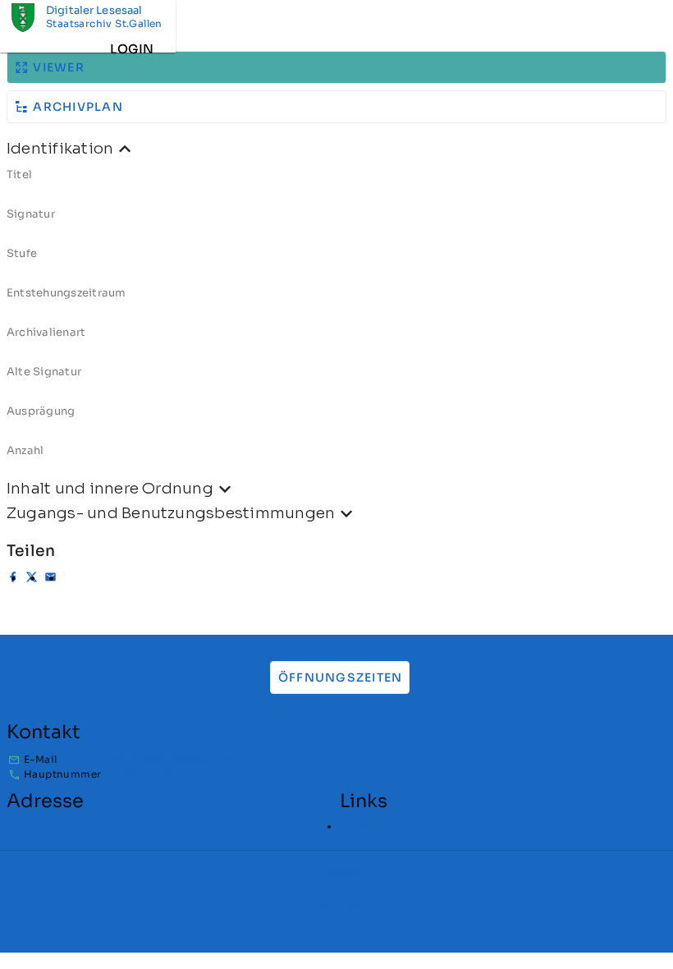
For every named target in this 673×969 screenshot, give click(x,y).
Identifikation (60, 148)
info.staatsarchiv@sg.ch (167, 759)
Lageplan (363, 826)
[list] (336, 318)
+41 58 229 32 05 (146, 774)
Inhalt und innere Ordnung (110, 488)
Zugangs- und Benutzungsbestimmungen (171, 512)
